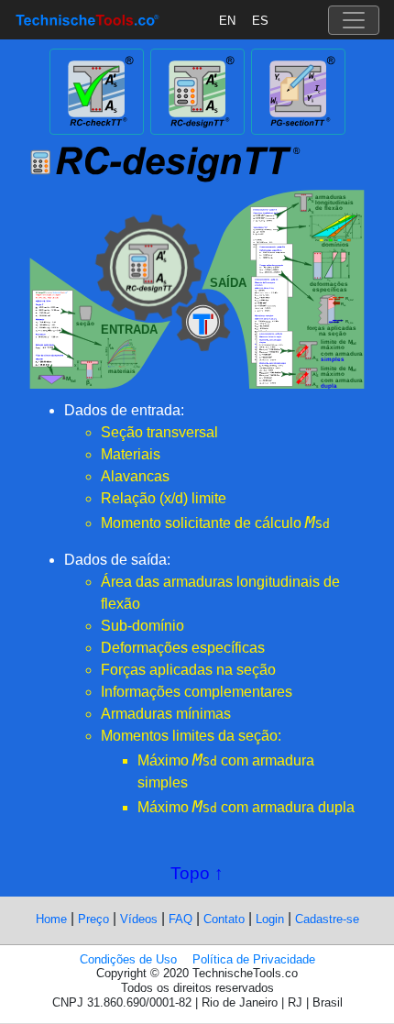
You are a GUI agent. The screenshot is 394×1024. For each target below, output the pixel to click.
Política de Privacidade (253, 959)
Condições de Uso (128, 959)
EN (227, 21)
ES (260, 21)
